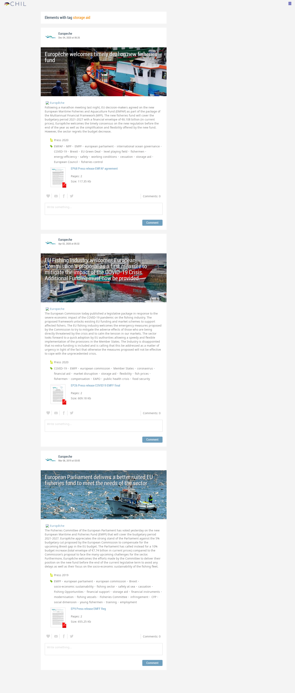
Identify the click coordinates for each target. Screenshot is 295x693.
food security (141, 379)
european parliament (99, 146)
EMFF (78, 146)
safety (84, 157)
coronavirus (145, 368)
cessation (126, 157)
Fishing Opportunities (68, 592)
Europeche (65, 33)
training (111, 602)
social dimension (65, 602)
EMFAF (58, 146)
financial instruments (145, 592)
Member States (123, 368)
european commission (95, 368)
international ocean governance (138, 146)
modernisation (64, 597)
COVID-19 (60, 151)
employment (128, 602)
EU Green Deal (91, 151)
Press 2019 (61, 575)
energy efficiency (65, 157)
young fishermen (91, 602)
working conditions (104, 157)
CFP (154, 597)
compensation (80, 379)
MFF (68, 146)
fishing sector (106, 586)
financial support (98, 592)
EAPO (96, 379)
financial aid (62, 373)
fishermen (137, 151)
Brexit (74, 151)
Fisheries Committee (113, 597)
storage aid (143, 157)
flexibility (126, 373)
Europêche (57, 103)
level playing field (115, 151)
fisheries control (92, 162)
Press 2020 (61, 140)
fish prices (142, 373)
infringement (139, 597)
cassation (144, 586)
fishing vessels (87, 597)
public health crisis (116, 379)
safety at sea (126, 586)
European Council (66, 162)
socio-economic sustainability (74, 586)
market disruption (86, 373)
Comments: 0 (152, 196)
